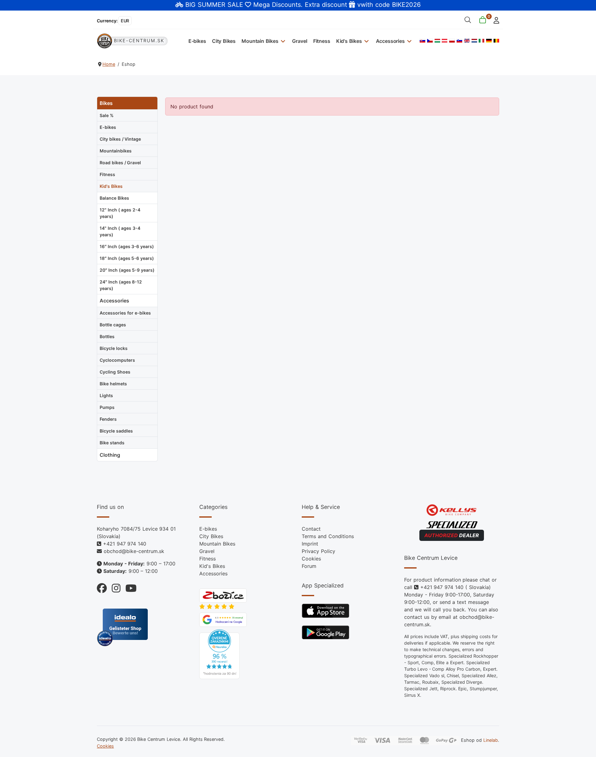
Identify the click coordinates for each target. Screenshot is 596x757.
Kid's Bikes (349, 41)
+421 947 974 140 (124, 544)
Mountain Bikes (260, 41)
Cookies (311, 558)
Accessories (390, 41)
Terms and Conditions (328, 536)
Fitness (321, 41)
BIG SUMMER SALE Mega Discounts (243, 4)
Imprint (310, 544)
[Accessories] (409, 40)
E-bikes (197, 41)
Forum (309, 566)
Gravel (299, 41)
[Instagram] (113, 587)
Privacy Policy (318, 551)
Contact (311, 529)
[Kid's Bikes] (366, 40)
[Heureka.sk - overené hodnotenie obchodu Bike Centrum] (219, 654)
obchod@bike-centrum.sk (134, 551)
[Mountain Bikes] (282, 40)
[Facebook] (102, 587)
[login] (494, 19)
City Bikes (224, 41)
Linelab (490, 740)
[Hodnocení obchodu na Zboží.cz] (223, 595)
